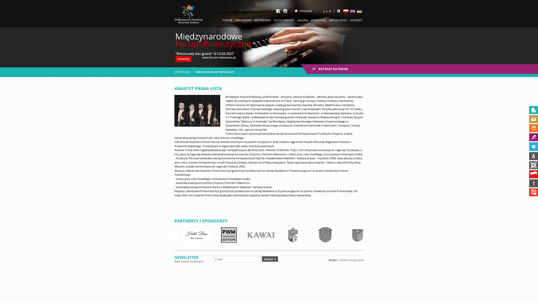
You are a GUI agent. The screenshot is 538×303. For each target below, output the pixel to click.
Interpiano (182, 72)
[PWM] (222, 235)
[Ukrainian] (359, 11)
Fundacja (305, 11)
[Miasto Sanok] (286, 235)
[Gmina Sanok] (351, 235)
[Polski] (345, 11)
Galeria (302, 20)
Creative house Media (352, 260)
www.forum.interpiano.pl (215, 72)
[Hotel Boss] (190, 235)
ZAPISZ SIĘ (183, 59)
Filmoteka (318, 20)
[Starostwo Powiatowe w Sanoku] (318, 235)
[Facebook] (278, 11)
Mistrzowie (262, 20)
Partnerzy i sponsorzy (200, 221)
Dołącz (268, 259)
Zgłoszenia (243, 20)
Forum (227, 20)
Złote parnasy (284, 20)
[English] (352, 11)
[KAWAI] (254, 235)
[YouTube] (285, 11)
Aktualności (338, 20)
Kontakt (356, 20)
